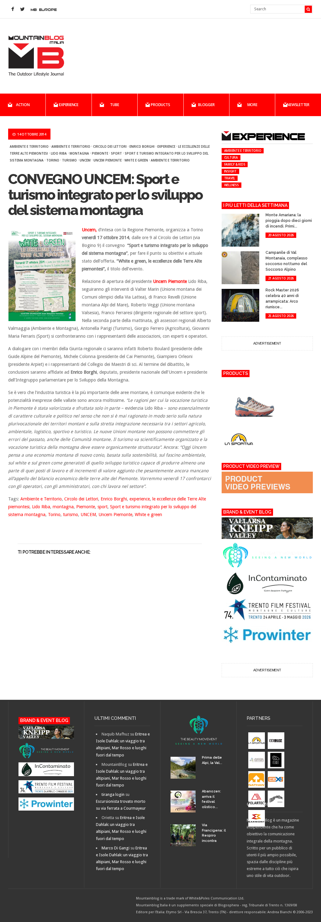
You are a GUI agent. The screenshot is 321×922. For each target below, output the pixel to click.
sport (116, 153)
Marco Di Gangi (115, 848)
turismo (69, 160)
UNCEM (85, 160)
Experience (68, 104)
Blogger (206, 104)
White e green (136, 160)
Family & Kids (234, 164)
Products (160, 104)
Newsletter (298, 104)
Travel (229, 178)
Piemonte (100, 153)
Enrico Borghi (142, 146)
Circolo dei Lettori (110, 146)
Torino (52, 160)
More (252, 104)
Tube (114, 104)
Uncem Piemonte (107, 160)
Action (23, 104)
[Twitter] (22, 9)
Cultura (231, 157)
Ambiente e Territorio (29, 146)
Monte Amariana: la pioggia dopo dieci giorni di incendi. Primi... (289, 220)
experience (166, 146)
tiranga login (113, 794)
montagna (79, 153)
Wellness (231, 185)
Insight (230, 171)
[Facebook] (13, 9)
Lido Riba (59, 153)
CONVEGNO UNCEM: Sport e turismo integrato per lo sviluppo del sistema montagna (105, 194)
